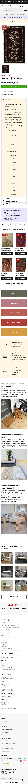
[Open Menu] (25, 10)
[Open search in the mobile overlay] (12, 10)
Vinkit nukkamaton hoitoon (8, 748)
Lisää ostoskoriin (14, 86)
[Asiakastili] (23, 6)
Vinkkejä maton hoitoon (7, 746)
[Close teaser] (22, 780)
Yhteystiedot (4, 735)
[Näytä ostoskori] (25, 6)
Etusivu (2, 14)
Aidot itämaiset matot (10, 14)
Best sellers (4, 724)
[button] (7, 91)
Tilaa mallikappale (5, 751)
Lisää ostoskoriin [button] (7, 253)
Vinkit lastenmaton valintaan (8, 743)
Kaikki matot (4, 721)
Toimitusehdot (5, 732)
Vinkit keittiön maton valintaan (8, 741)
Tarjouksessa (4, 726)
